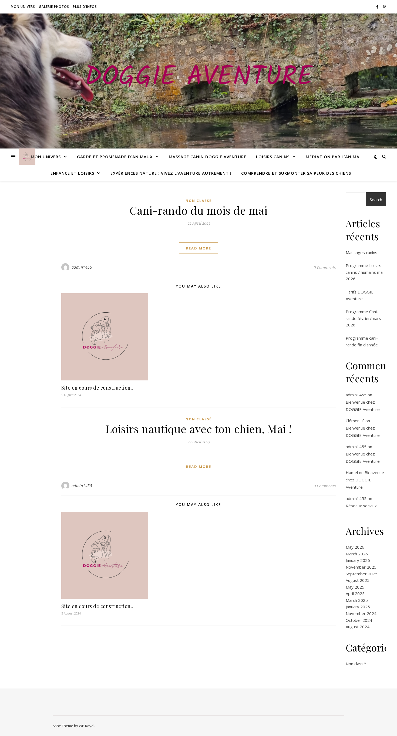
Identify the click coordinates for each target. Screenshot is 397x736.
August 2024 (357, 626)
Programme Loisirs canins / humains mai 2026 (364, 272)
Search (376, 199)
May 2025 (355, 587)
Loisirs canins (273, 156)
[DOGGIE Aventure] (27, 156)
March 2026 (357, 553)
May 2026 (355, 547)
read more (198, 248)
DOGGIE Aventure (199, 77)
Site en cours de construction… (97, 387)
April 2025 (355, 593)
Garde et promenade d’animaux (115, 156)
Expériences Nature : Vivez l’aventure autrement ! (170, 173)
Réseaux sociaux (361, 505)
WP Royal (86, 725)
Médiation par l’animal (334, 156)
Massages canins (361, 252)
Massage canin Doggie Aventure (207, 156)
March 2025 (357, 600)
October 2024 (359, 620)
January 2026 (358, 560)
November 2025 (361, 567)
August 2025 (357, 580)
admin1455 (82, 267)
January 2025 (358, 606)
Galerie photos (54, 6)
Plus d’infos (85, 6)
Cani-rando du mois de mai (199, 210)
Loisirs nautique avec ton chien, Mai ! (198, 428)
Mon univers (23, 6)
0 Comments (325, 267)
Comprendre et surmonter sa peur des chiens (296, 173)
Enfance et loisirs (72, 173)
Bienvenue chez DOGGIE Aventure (365, 480)
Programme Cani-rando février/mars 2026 (363, 318)
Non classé (199, 200)
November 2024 (361, 613)
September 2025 (362, 573)
